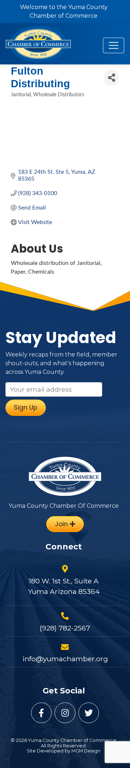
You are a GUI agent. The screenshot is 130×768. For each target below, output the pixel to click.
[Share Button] (111, 77)
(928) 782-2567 (65, 628)
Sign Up (25, 407)
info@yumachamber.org (65, 658)
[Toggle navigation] (113, 45)
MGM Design (86, 751)
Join (62, 524)
